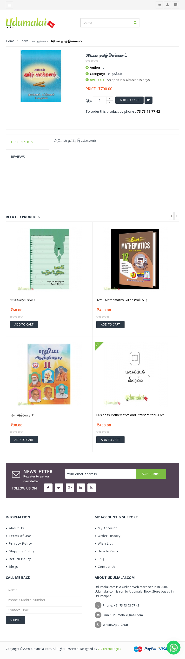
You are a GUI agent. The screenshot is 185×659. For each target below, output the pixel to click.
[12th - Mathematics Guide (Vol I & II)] (135, 258)
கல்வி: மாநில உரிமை (22, 300)
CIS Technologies (109, 649)
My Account (107, 528)
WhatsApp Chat (115, 624)
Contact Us (107, 566)
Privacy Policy (20, 543)
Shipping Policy (21, 551)
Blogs (13, 566)
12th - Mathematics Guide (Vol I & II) (121, 300)
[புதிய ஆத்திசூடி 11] (49, 374)
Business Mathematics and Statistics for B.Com (130, 415)
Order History (109, 536)
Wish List (105, 543)
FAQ (101, 559)
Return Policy (20, 559)
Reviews (18, 156)
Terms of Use (20, 536)
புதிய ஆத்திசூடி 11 (22, 415)
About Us (16, 528)
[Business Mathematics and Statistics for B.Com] (135, 374)
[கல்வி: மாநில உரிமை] (49, 258)
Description (22, 142)
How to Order (109, 551)
